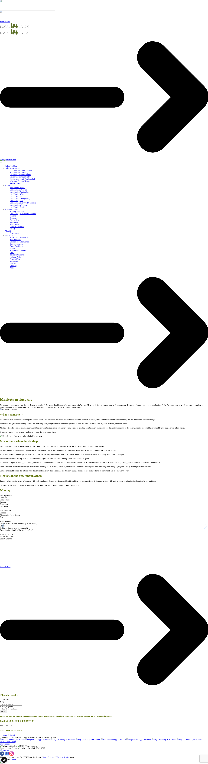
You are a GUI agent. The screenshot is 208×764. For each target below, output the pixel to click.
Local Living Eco (16, 196)
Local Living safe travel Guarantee (23, 203)
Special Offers (15, 183)
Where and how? (11, 209)
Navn (2, 702)
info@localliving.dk (7, 735)
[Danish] (2, 160)
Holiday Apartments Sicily (20, 177)
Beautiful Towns (16, 259)
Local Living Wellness (18, 190)
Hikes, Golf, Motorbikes (19, 237)
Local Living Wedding (18, 205)
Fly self (12, 229)
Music (12, 253)
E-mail (6, 707)
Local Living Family (17, 207)
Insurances (14, 222)
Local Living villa (16, 201)
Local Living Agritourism (19, 192)
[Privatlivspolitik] (1, 763)
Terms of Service (62, 757)
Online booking (11, 166)
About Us (8, 231)
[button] (205, 526)
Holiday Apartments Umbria (20, 175)
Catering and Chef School (19, 242)
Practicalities (14, 224)
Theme (7, 185)
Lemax (13, 759)
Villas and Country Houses (20, 181)
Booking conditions (17, 211)
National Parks (15, 257)
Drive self (13, 218)
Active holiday (15, 240)
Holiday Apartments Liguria (20, 172)
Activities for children (18, 250)
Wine (12, 268)
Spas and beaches (16, 244)
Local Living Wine (17, 194)
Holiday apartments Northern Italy (23, 179)
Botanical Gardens (17, 255)
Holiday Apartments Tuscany (21, 170)
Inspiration (9, 235)
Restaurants (14, 261)
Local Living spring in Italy (20, 198)
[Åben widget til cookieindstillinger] (4, 760)
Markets (13, 263)
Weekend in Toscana (17, 188)
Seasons (13, 216)
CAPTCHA (4, 700)
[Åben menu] (1, 162)
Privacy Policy (47, 757)
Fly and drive (15, 220)
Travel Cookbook (16, 246)
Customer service (16, 233)
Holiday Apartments (12, 168)
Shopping (13, 266)
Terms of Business (17, 227)
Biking (12, 248)
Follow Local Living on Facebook (8, 743)
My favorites (5, 22)
